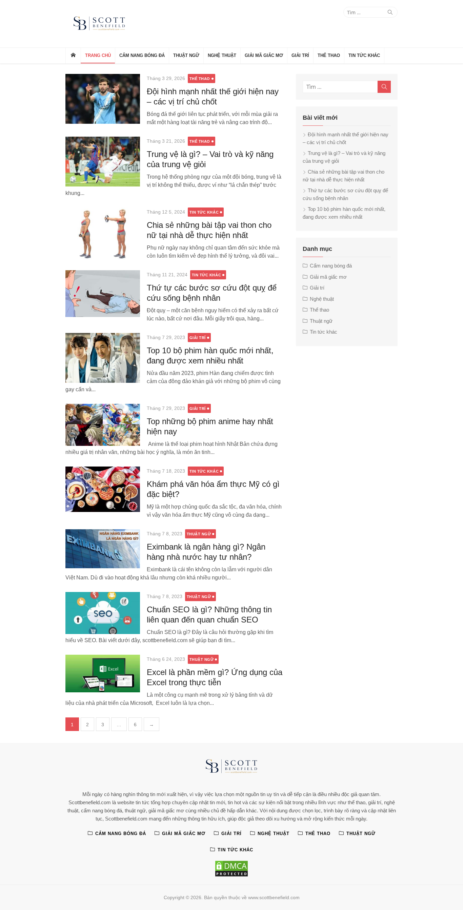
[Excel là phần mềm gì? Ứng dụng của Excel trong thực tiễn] (102, 673)
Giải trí (300, 55)
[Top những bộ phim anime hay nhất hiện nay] (102, 425)
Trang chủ (98, 55)
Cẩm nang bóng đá (142, 55)
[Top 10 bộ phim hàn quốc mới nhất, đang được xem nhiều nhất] (102, 358)
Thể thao (329, 55)
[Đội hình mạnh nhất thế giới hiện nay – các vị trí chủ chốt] (102, 99)
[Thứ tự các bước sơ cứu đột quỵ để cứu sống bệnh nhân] (102, 293)
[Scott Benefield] (73, 55)
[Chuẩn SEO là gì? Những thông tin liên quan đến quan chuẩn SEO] (102, 613)
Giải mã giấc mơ (264, 55)
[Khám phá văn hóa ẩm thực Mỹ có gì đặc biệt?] (102, 489)
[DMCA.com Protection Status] (231, 868)
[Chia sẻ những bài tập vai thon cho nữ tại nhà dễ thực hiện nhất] (102, 233)
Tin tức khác (364, 55)
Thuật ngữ (186, 55)
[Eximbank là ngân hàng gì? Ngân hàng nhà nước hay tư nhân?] (102, 548)
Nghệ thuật (222, 55)
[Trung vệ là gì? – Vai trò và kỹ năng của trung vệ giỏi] (102, 161)
